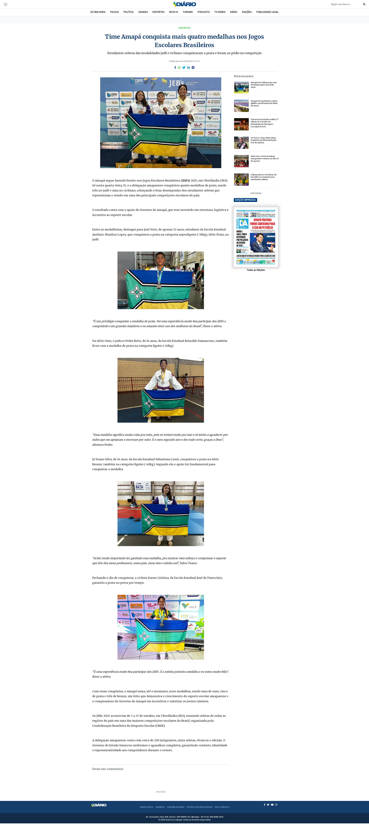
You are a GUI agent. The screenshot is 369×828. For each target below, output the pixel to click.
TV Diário (219, 12)
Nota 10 (173, 12)
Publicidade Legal (267, 12)
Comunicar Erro (175, 807)
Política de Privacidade (199, 807)
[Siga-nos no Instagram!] (276, 804)
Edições (247, 12)
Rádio (233, 12)
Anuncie (160, 807)
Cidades (143, 12)
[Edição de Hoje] (256, 237)
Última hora (97, 12)
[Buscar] (364, 4)
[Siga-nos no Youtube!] (272, 804)
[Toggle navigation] (6, 4)
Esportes (158, 12)
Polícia (114, 12)
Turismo (188, 12)
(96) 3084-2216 (216, 817)
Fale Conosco (222, 807)
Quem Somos (146, 807)
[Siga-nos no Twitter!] (268, 804)
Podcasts (204, 12)
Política (129, 12)
